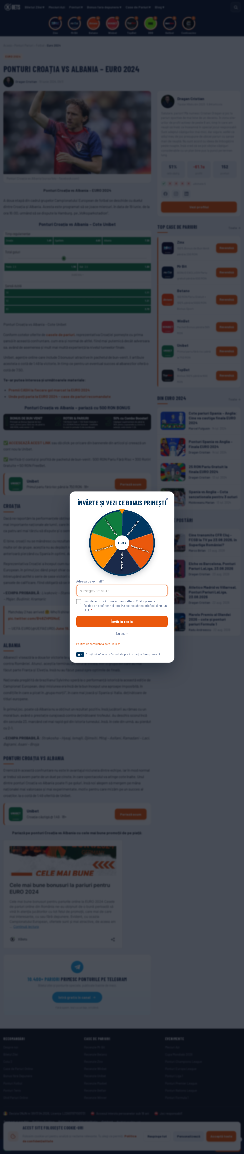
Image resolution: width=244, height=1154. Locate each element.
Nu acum (122, 633)
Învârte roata (122, 621)
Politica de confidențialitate (93, 643)
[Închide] (167, 499)
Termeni (116, 643)
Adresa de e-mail (90, 581)
